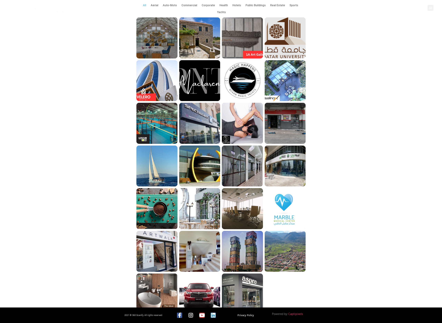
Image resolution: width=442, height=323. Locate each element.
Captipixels (295, 314)
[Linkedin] (213, 315)
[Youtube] (202, 315)
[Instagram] (190, 315)
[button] (430, 8)
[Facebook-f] (179, 315)
